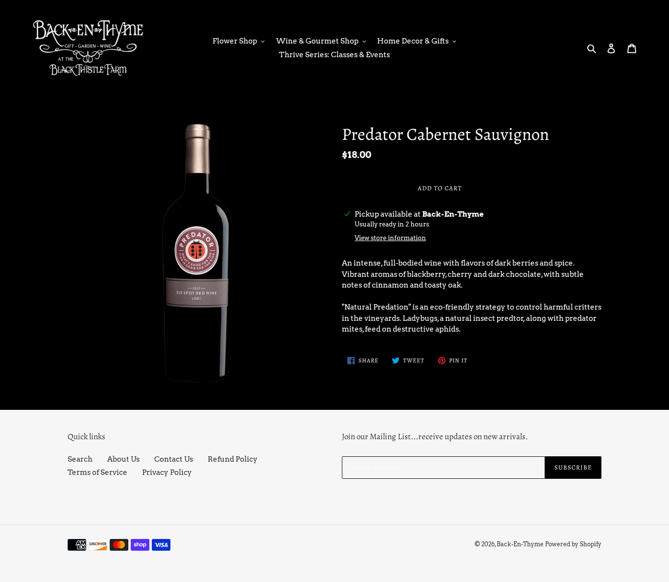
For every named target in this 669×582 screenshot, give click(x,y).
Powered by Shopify (573, 544)
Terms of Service (97, 472)
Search (80, 459)
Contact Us (173, 459)
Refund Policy (233, 459)
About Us (123, 459)
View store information (390, 238)
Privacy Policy (167, 472)
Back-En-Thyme (520, 544)
